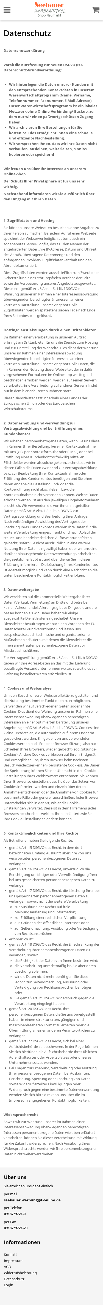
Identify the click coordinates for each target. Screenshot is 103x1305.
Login (8, 1284)
